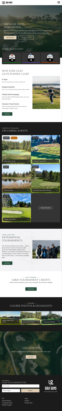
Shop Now (31, 289)
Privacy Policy (28, 403)
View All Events (45, 208)
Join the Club (10, 37)
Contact (27, 401)
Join (3, 398)
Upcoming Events (26, 37)
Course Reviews (6, 401)
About (26, 399)
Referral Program (7, 405)
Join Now (7, 114)
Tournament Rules (7, 403)
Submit (30, 390)
